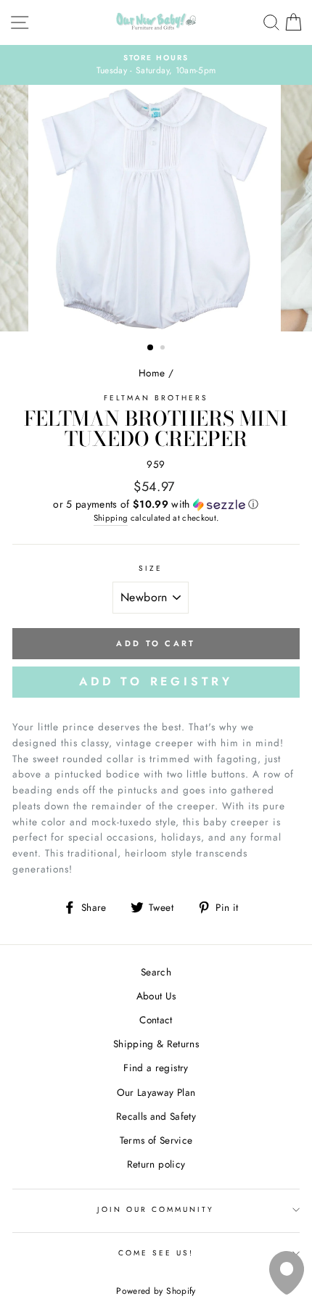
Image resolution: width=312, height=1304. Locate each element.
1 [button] (151, 348)
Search (156, 972)
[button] (156, 504)
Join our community (155, 1209)
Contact (155, 1019)
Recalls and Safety (156, 1116)
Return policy (156, 1164)
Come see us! (156, 1252)
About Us (156, 996)
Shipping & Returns (156, 1043)
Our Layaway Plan (156, 1092)
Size (151, 568)
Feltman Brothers (156, 397)
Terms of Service (156, 1140)
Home (152, 373)
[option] (156, 65)
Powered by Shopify (155, 1290)
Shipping (111, 518)
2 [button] (164, 348)
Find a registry (155, 1067)
